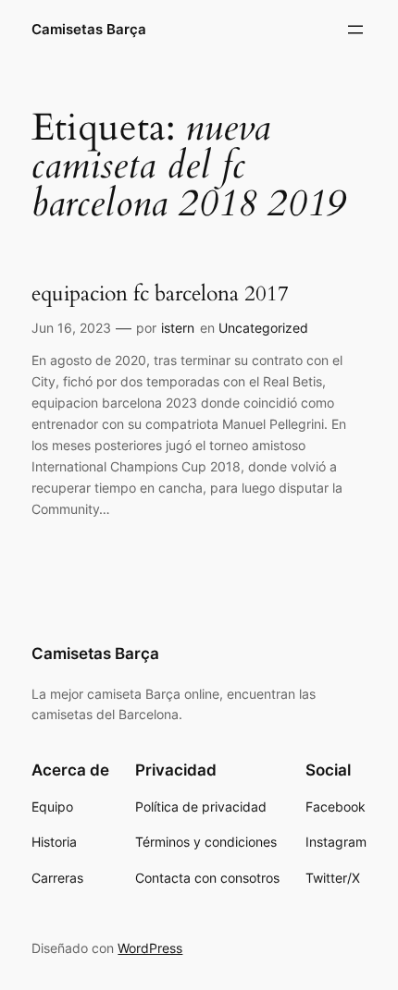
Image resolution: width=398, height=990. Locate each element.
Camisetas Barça (88, 29)
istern (177, 328)
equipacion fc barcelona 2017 (160, 294)
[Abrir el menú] (355, 29)
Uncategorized (263, 328)
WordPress (150, 948)
